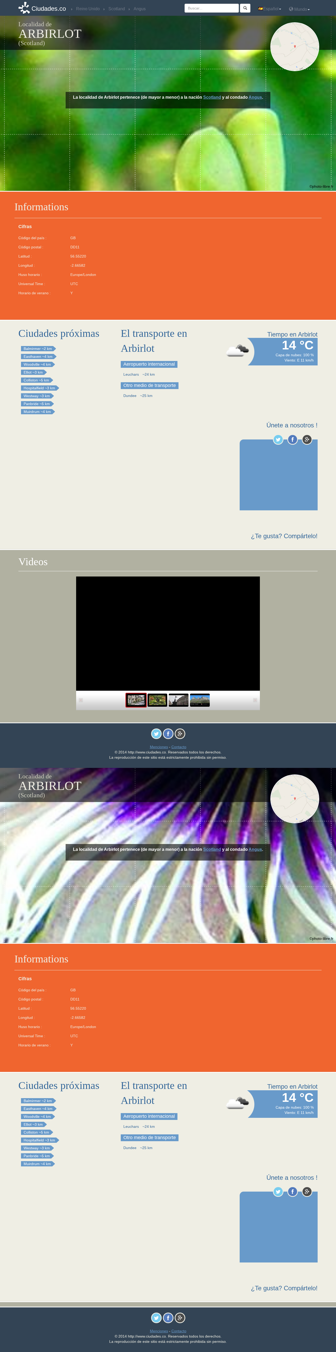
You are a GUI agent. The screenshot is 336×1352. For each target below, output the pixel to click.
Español (271, 9)
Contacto (178, 747)
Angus (255, 97)
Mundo (300, 9)
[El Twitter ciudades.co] (278, 439)
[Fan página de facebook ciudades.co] (292, 439)
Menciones (159, 747)
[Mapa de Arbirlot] (296, 46)
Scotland (212, 97)
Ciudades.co (49, 8)
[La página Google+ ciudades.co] (307, 439)
